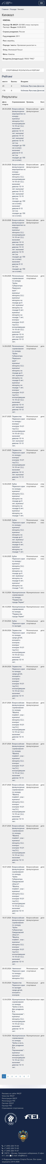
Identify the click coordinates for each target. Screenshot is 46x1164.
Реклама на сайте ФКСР (11, 1093)
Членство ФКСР (8, 1096)
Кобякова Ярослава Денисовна (33, 86)
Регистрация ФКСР (9, 1098)
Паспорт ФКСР (8, 1103)
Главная (5, 9)
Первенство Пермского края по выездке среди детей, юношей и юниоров (18, 988)
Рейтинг (7, 76)
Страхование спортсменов (12, 1108)
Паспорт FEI (7, 1105)
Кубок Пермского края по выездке (18, 623)
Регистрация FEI (8, 1100)
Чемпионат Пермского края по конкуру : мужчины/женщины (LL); (18, 973)
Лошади (13, 9)
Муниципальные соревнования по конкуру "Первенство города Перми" (18, 597)
